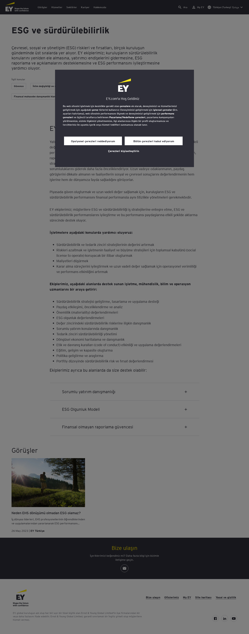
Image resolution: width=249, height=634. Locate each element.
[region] (124, 118)
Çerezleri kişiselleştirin (123, 151)
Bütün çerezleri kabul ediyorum (153, 141)
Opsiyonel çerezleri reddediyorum (93, 141)
